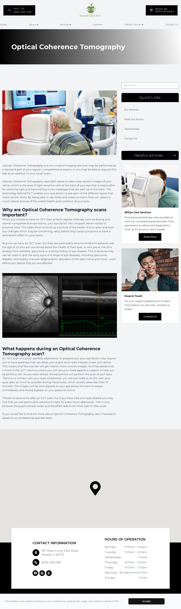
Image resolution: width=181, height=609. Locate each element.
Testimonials (131, 129)
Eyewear (98, 24)
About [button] (32, 24)
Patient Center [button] (133, 24)
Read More (150, 237)
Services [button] (64, 24)
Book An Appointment (164, 10)
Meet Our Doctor (134, 119)
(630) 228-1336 (51, 562)
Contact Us (171, 24)
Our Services (131, 109)
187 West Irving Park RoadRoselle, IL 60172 (60, 552)
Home (3, 24)
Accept (146, 601)
